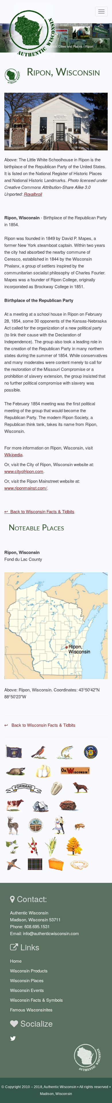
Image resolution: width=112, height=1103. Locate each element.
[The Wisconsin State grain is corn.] (52, 846)
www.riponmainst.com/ (25, 488)
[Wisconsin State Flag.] (14, 752)
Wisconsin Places (27, 980)
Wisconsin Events (27, 990)
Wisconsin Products (29, 971)
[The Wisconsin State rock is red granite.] (69, 805)
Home (16, 961)
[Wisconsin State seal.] (91, 752)
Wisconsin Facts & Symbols (36, 1000)
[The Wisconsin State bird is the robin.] (39, 752)
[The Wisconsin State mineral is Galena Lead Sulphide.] (41, 805)
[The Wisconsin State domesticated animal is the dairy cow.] (14, 806)
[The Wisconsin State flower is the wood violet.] (12, 846)
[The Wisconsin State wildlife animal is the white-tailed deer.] (12, 825)
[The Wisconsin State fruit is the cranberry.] (32, 846)
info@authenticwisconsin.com (51, 933)
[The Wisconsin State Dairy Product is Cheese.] (56, 864)
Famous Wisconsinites (31, 1010)
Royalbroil (33, 194)
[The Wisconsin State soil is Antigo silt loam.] (36, 825)
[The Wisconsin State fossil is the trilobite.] (57, 788)
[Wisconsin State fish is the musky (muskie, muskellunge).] (65, 752)
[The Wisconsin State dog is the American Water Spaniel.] (80, 787)
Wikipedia (13, 454)
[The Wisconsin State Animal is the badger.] (15, 770)
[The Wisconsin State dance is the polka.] (59, 825)
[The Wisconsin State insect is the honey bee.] (80, 825)
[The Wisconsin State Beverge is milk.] (43, 770)
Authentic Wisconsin (60, 1087)
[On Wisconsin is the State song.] (75, 770)
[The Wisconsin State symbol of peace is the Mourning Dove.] (13, 864)
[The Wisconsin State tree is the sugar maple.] (74, 846)
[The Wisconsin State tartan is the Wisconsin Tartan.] (35, 864)
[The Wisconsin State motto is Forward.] (23, 788)
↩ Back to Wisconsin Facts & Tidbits (39, 511)
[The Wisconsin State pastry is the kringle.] (79, 864)
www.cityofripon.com (23, 471)
